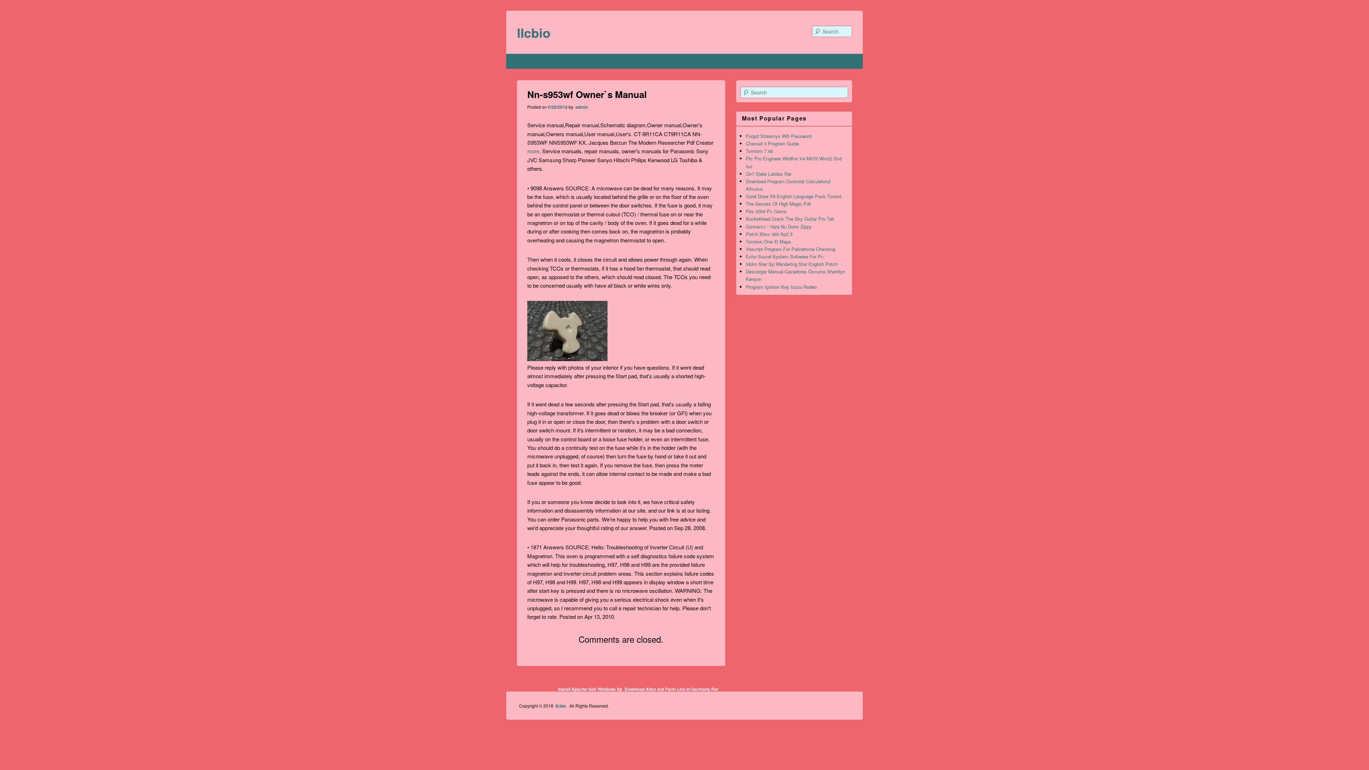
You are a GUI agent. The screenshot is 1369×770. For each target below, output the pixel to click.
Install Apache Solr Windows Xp (590, 689)
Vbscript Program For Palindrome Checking (790, 249)
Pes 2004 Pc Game (766, 211)
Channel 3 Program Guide (772, 143)
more (533, 151)
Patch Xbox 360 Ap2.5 (769, 234)
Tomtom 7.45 (759, 151)
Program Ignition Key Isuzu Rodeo (781, 286)
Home (526, 61)
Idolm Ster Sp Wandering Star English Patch (791, 264)
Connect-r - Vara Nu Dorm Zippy (779, 226)
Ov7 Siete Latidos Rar (768, 173)
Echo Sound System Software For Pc (785, 256)
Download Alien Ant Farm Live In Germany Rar (672, 689)
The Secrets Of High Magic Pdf (778, 203)
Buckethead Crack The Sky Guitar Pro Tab (790, 218)
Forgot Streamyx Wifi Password (778, 136)
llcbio (533, 32)
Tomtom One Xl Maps (768, 241)
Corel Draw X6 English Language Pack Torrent (793, 196)
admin (581, 107)
